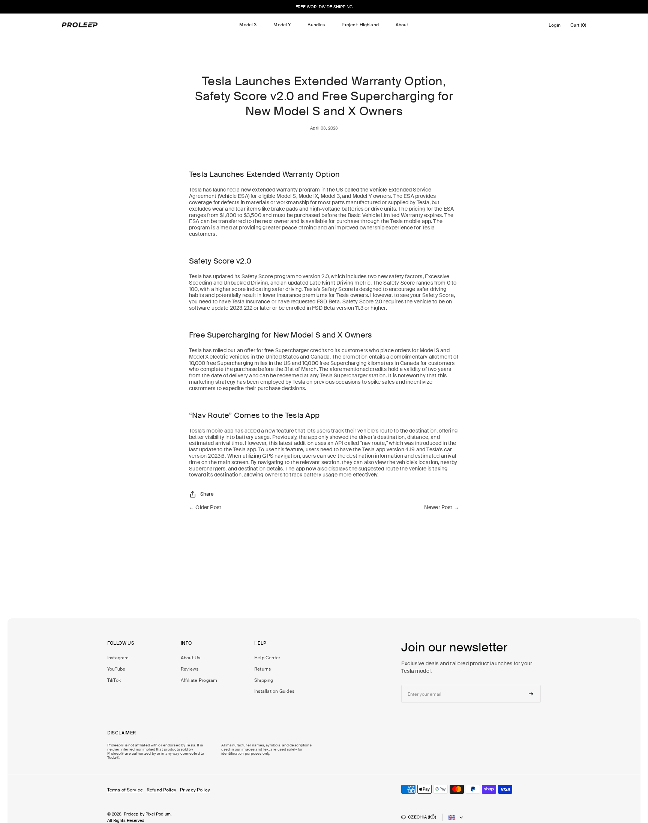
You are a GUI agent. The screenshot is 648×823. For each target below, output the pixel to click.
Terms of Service (125, 790)
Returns (262, 669)
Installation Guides (274, 691)
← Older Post (205, 507)
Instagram (118, 658)
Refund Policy (161, 790)
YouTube (116, 669)
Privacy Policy (195, 790)
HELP (260, 643)
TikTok (114, 680)
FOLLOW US (120, 643)
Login (556, 27)
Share (207, 494)
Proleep (131, 814)
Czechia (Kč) (422, 817)
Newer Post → (441, 507)
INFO (186, 643)
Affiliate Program (199, 680)
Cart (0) (579, 27)
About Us (191, 658)
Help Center (267, 658)
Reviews (190, 669)
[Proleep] (80, 24)
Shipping (263, 680)
